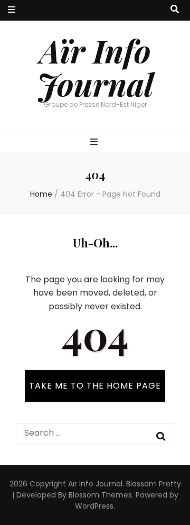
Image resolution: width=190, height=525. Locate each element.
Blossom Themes (100, 495)
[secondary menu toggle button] (11, 10)
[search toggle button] (174, 10)
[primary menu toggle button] (95, 142)
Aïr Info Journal (95, 67)
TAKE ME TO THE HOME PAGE (95, 386)
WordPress (94, 506)
